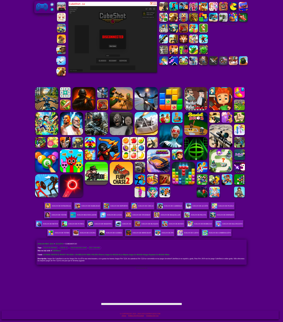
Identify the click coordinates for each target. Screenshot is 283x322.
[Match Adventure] (203, 10)
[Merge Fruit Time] (203, 54)
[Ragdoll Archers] (163, 54)
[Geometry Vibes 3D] (173, 64)
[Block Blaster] (203, 21)
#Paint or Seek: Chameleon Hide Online (79, 255)
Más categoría (94, 248)
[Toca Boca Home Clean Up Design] (193, 43)
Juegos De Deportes (119, 206)
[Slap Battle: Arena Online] (61, 64)
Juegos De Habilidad (90, 206)
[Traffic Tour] (61, 10)
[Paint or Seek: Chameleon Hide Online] (61, 54)
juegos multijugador (79, 248)
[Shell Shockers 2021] (173, 32)
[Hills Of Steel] (193, 54)
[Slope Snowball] (233, 64)
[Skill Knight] (243, 21)
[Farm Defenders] (193, 21)
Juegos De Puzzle (226, 206)
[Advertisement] (43, 50)
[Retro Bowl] (203, 32)
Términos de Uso (152, 316)
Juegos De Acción (200, 206)
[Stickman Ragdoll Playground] (213, 64)
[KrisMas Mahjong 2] (61, 21)
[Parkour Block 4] (173, 10)
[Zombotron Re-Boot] (223, 64)
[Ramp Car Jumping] (163, 43)
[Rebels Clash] (173, 54)
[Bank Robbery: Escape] (163, 32)
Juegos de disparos (50, 248)
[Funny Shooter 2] (163, 21)
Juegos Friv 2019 (46, 244)
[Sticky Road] (203, 64)
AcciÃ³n (59, 244)
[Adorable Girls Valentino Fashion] (193, 10)
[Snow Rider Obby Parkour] (203, 43)
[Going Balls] (243, 64)
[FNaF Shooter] (223, 10)
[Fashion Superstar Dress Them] (213, 10)
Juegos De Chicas (146, 206)
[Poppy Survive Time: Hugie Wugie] (243, 10)
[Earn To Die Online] (183, 32)
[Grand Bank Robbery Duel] (193, 64)
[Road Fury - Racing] (213, 21)
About (124, 316)
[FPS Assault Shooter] (173, 43)
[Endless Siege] (61, 32)
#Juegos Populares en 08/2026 (153, 255)
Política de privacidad (136, 316)
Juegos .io (64, 248)
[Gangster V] (61, 75)
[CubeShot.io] (163, 10)
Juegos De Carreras (173, 206)
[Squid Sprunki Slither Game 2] (183, 54)
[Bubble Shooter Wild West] (233, 21)
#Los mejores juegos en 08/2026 (130, 255)
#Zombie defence (51, 255)
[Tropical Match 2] (193, 32)
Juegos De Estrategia (61, 206)
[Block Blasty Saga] (163, 64)
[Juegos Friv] (52, 5)
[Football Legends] (183, 64)
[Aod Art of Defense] (183, 43)
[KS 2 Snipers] (223, 21)
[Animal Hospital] (183, 21)
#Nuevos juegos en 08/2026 (108, 255)
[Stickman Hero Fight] (183, 10)
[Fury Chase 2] (61, 43)
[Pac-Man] (233, 10)
